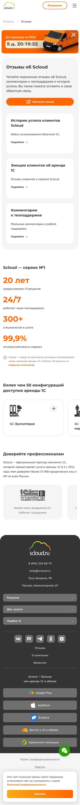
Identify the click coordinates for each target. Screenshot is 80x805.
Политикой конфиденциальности (26, 784)
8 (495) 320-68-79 (39, 563)
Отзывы (40, 648)
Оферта (40, 767)
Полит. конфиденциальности (40, 759)
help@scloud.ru (40, 571)
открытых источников (21, 365)
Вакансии (40, 662)
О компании (40, 655)
